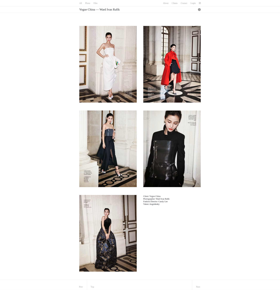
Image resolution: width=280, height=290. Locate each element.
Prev (81, 287)
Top (92, 287)
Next (198, 287)
